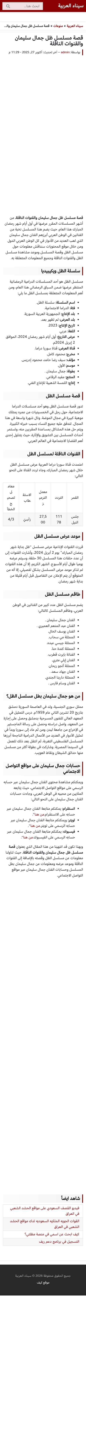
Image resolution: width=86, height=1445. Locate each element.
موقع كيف (43, 1282)
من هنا (39, 814)
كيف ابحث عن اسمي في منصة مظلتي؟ (52, 1234)
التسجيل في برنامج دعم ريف (59, 1241)
